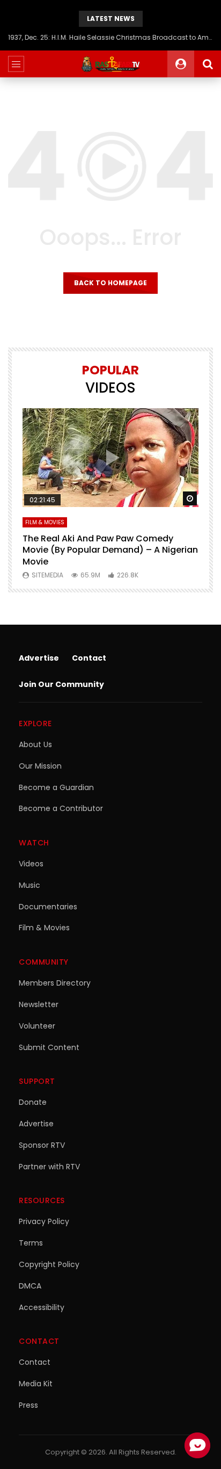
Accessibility (41, 1307)
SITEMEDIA (47, 575)
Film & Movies (44, 522)
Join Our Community (61, 684)
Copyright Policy (49, 1264)
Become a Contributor (61, 808)
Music (29, 885)
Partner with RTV (49, 1166)
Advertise (39, 658)
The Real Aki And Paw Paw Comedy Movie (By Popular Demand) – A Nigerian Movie (110, 550)
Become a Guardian (56, 787)
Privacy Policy (44, 1221)
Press (28, 1405)
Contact (89, 658)
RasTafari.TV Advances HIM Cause (110, 37)
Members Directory (55, 983)
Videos (31, 863)
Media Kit (36, 1383)
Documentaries (48, 906)
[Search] (207, 63)
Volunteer (37, 1026)
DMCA (30, 1285)
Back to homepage (110, 282)
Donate (33, 1102)
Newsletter (38, 1004)
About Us (35, 744)
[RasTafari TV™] (110, 64)
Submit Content (49, 1047)
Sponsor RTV (42, 1145)
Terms (31, 1243)
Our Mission (40, 766)
